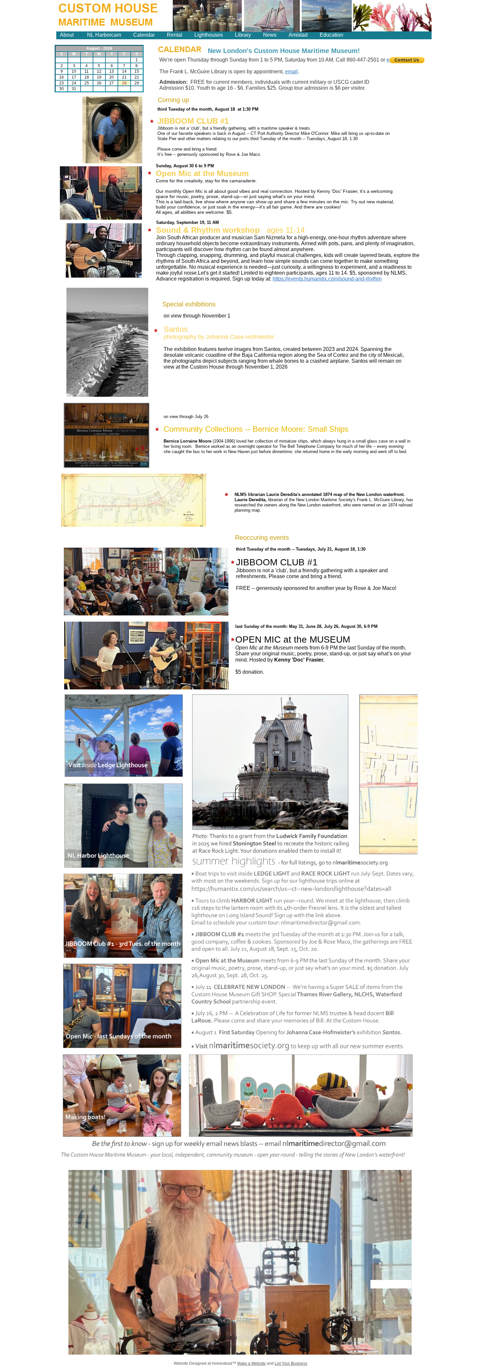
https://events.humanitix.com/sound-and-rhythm (327, 279)
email (291, 71)
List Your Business (291, 1363)
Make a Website (251, 1363)
